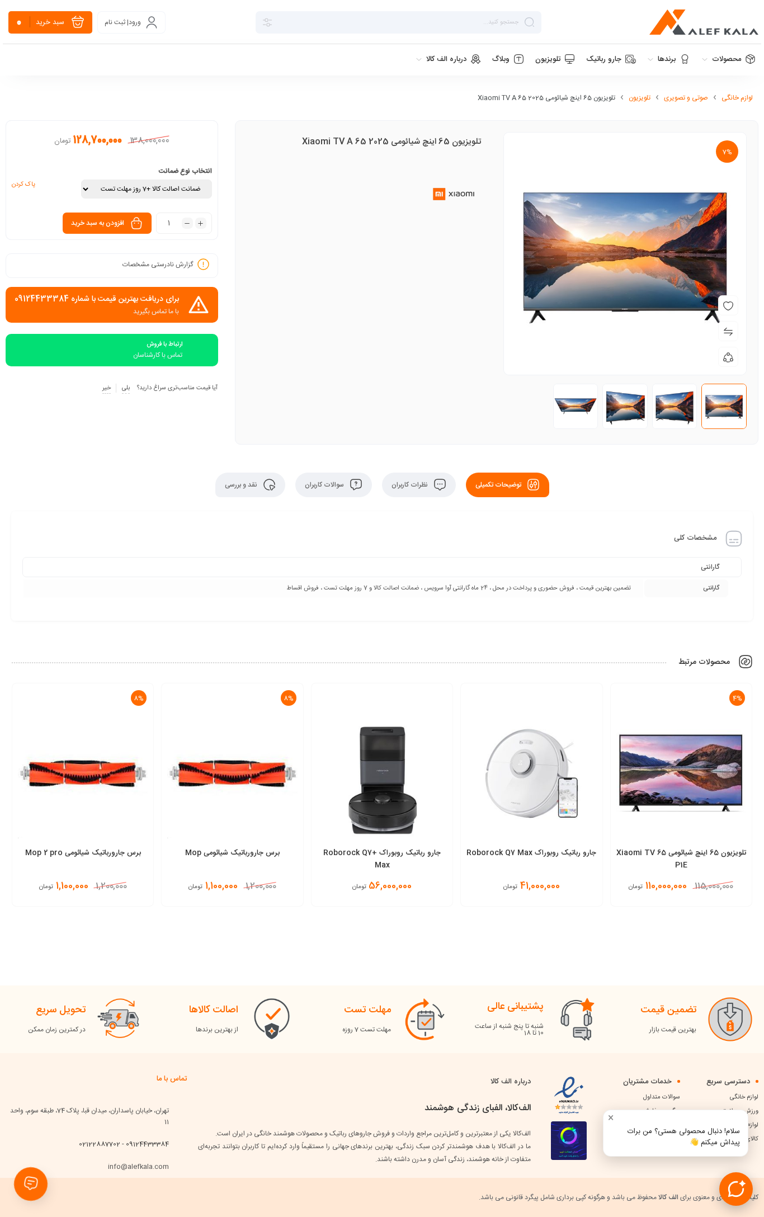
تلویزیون (639, 97)
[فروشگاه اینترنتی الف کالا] (703, 22)
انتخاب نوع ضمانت (185, 171)
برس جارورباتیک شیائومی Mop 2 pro (83, 853)
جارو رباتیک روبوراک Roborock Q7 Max (531, 853)
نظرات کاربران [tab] (411, 484)
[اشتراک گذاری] (728, 357)
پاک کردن (23, 185)
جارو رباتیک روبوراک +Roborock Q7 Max (382, 859)
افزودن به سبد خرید (97, 223)
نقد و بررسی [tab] (242, 484)
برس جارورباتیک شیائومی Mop (232, 853)
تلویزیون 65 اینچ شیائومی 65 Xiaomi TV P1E (681, 859)
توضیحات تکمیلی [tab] (499, 484)
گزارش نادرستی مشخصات (157, 264)
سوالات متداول (661, 1097)
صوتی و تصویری (686, 97)
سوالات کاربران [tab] (325, 484)
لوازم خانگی (737, 97)
